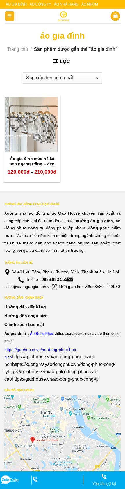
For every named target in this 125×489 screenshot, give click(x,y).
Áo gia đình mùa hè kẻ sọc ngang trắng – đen (32, 161)
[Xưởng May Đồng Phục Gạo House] (62, 16)
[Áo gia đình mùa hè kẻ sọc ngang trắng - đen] (31, 123)
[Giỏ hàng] (115, 16)
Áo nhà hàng (66, 4)
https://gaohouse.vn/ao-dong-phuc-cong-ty (55, 379)
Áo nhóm (89, 4)
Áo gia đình (16, 4)
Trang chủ (17, 49)
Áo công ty (40, 4)
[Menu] (10, 16)
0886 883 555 (54, 279)
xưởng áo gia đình (94, 220)
